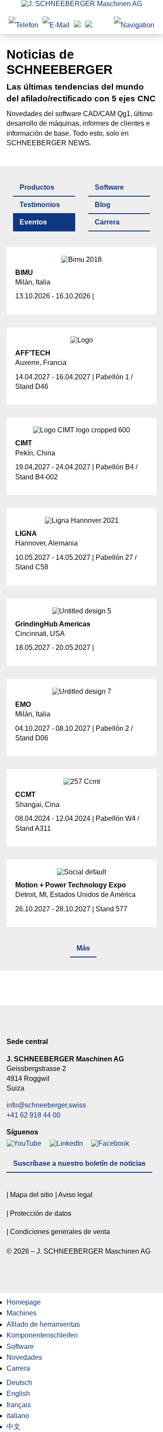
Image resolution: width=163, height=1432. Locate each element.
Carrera (107, 222)
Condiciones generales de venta (60, 1231)
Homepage (24, 1302)
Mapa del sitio (31, 1194)
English (18, 1393)
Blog (102, 204)
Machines (22, 1313)
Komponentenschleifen (42, 1335)
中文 (13, 1426)
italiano (18, 1415)
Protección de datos (40, 1213)
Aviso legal (75, 1194)
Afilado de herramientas (43, 1324)
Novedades (24, 1357)
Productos (37, 187)
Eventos (33, 222)
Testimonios (40, 204)
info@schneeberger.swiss (46, 1105)
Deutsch (19, 1382)
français (19, 1405)
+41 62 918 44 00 (33, 1115)
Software (109, 187)
